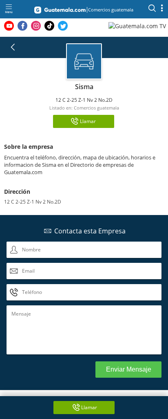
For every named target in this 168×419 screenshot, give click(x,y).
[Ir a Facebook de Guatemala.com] (22, 26)
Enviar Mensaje (128, 369)
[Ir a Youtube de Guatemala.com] (9, 26)
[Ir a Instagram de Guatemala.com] (36, 26)
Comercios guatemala (96, 108)
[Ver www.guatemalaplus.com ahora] (138, 25)
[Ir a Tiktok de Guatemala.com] (49, 26)
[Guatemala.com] (60, 11)
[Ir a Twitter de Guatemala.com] (63, 26)
